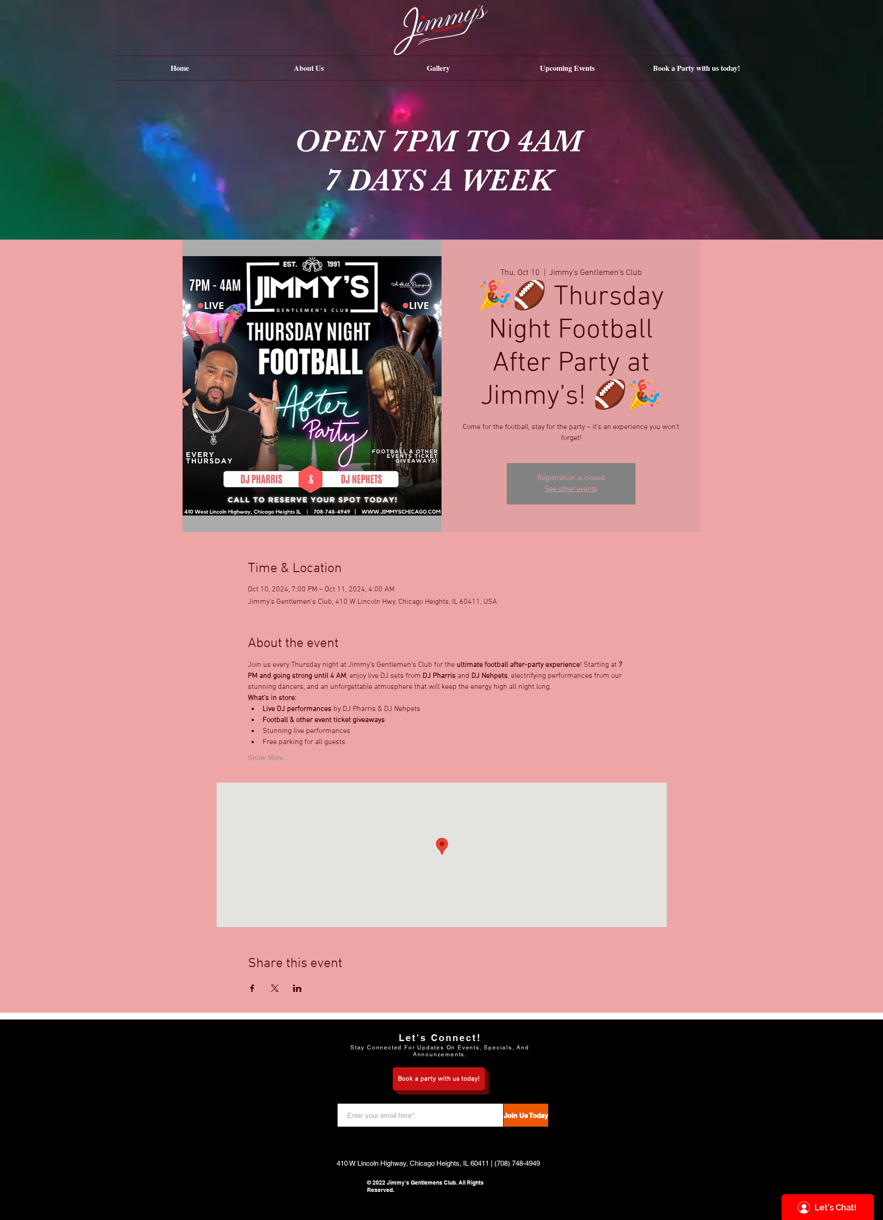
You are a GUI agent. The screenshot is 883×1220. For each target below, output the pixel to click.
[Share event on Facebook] (252, 988)
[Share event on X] (274, 988)
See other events (571, 489)
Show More (265, 758)
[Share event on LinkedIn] (297, 988)
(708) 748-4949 (517, 1163)
